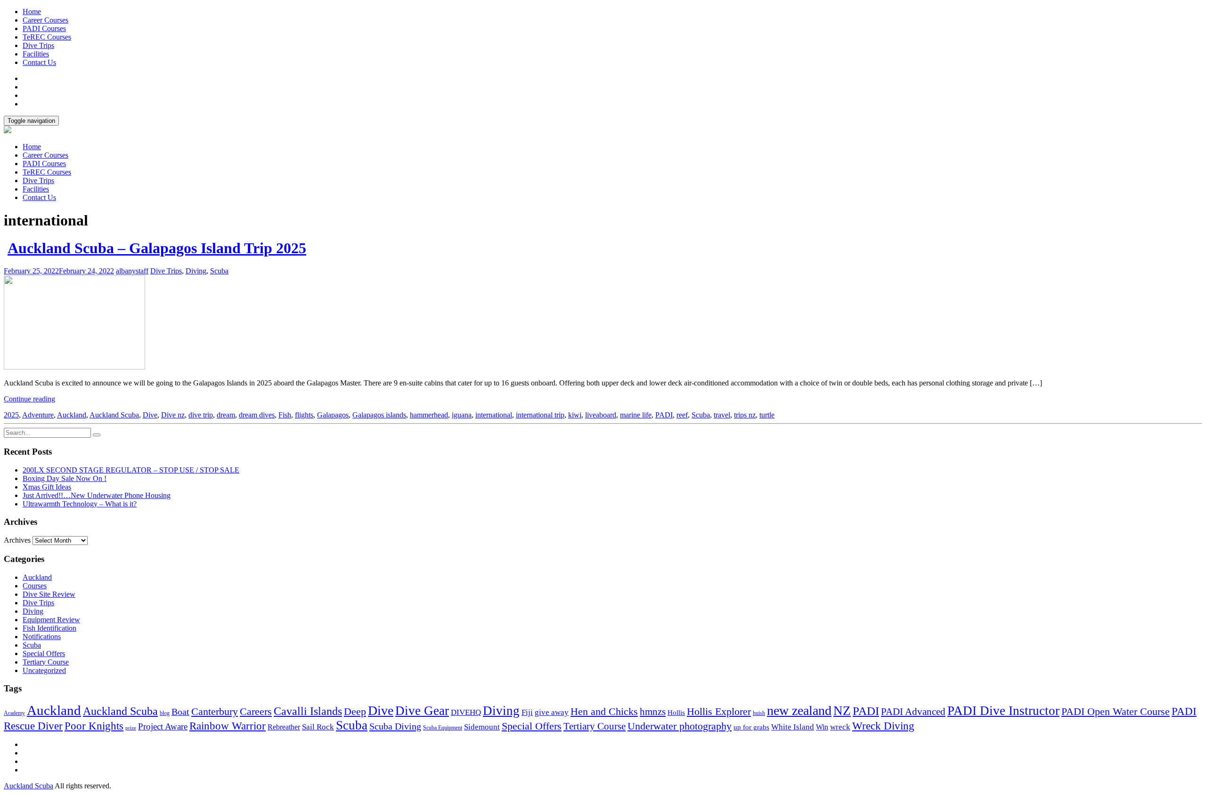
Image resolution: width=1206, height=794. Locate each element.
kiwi (574, 415)
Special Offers (44, 654)
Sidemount (482, 726)
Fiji (527, 712)
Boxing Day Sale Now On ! (64, 478)
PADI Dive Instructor (1003, 711)
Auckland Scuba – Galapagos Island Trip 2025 (157, 248)
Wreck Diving (883, 726)
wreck (840, 726)
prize (130, 727)
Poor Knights (94, 726)
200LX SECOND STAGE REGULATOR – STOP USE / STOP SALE (131, 470)
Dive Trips (38, 45)
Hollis (676, 712)
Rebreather (284, 727)
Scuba (219, 271)
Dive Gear (422, 711)
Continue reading (29, 399)
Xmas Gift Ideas (47, 487)
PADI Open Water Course (1115, 711)
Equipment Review (51, 620)
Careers (256, 711)
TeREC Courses (47, 37)
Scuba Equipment (442, 727)
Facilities (36, 54)
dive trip (200, 415)
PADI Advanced (913, 711)
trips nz (745, 415)
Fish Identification (49, 628)
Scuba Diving (395, 726)
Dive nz (173, 415)
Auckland (71, 415)
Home (32, 12)
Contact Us (39, 62)
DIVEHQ (466, 712)
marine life (636, 415)
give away (552, 712)
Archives (17, 540)
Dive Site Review (49, 594)
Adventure (38, 415)
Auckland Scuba (114, 415)
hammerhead (429, 415)
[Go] (96, 434)
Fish (284, 415)
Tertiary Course (46, 662)
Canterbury (214, 711)
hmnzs (653, 711)
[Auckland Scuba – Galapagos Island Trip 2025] (74, 367)
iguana (462, 415)
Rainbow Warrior (227, 726)
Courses (35, 586)
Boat (180, 711)
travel (722, 415)
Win (822, 727)
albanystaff (132, 271)
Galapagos (333, 415)
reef (682, 415)
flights (304, 415)
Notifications (42, 637)
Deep (355, 711)
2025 (11, 415)
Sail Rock (318, 726)
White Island (792, 726)
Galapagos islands (379, 415)
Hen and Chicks (604, 711)
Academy (14, 713)
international (493, 415)
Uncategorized (44, 670)
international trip (540, 415)
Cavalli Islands (308, 711)
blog (165, 713)
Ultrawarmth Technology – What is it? (80, 504)
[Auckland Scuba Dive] (7, 131)
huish (759, 713)
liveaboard (600, 415)
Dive (150, 415)
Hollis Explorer (719, 711)
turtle (766, 415)
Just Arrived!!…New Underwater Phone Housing (97, 495)
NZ (842, 711)
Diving (196, 271)
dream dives (257, 415)
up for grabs (751, 727)
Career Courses (45, 20)
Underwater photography (679, 726)
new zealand (799, 710)
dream (226, 415)
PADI (664, 415)
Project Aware (162, 726)
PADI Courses (44, 28)
